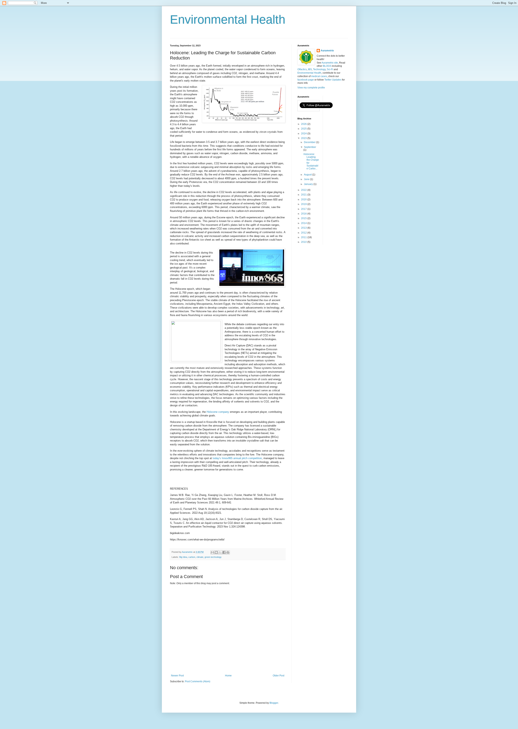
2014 (304, 223)
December (310, 142)
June (307, 179)
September (310, 147)
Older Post (278, 675)
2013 (304, 227)
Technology (319, 69)
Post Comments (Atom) (197, 681)
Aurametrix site (330, 62)
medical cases (319, 76)
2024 (304, 133)
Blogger (274, 702)
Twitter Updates (332, 79)
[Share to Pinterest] (228, 552)
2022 (304, 190)
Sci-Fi (330, 69)
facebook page (305, 79)
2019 (304, 204)
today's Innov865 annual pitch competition (237, 458)
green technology (213, 557)
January (308, 184)
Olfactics (302, 69)
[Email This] (212, 552)
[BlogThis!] (216, 552)
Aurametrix (327, 50)
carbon (191, 557)
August (308, 174)
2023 (304, 138)
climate (199, 557)
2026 (304, 124)
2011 (304, 237)
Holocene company (218, 411)
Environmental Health (227, 19)
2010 (304, 242)
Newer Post (177, 675)
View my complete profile (311, 87)
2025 (304, 128)
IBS (310, 69)
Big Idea (183, 557)
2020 (304, 199)
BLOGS (327, 66)
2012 (304, 232)
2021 (304, 194)
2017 (304, 209)
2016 (304, 213)
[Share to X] (220, 552)
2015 (304, 218)
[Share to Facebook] (224, 552)
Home (228, 675)
